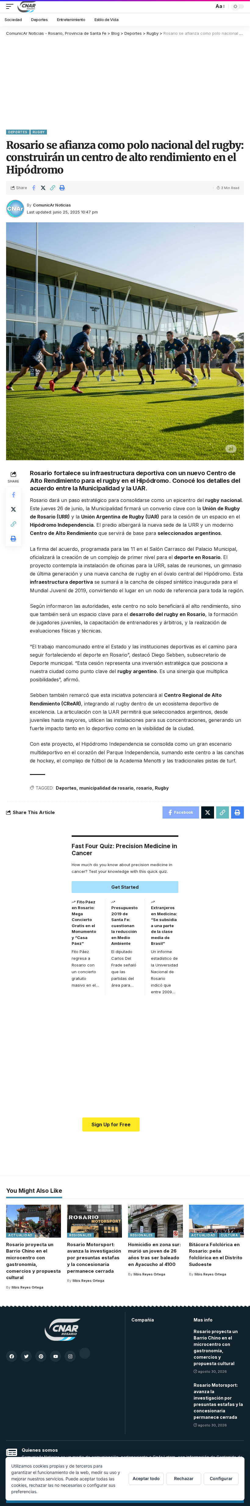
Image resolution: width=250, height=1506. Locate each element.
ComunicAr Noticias (52, 205)
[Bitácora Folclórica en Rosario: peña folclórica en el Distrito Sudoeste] (216, 1221)
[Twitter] (26, 1356)
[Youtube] (55, 1356)
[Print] (62, 188)
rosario (144, 788)
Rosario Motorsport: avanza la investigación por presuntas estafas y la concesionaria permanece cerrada (94, 1258)
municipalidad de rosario (106, 788)
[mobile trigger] (11, 6)
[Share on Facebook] (33, 188)
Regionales (80, 1235)
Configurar (221, 1478)
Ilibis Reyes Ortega (27, 1287)
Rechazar (184, 1478)
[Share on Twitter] (43, 188)
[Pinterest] (40, 1356)
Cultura (229, 1235)
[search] (207, 6)
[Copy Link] (52, 188)
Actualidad (20, 1235)
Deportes (17, 132)
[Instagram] (70, 1356)
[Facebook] (11, 1356)
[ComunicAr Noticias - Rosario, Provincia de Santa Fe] (27, 6)
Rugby (39, 132)
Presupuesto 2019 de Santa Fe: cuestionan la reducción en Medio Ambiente (124, 925)
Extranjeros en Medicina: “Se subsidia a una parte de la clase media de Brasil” (164, 925)
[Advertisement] (125, 82)
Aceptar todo (146, 1478)
